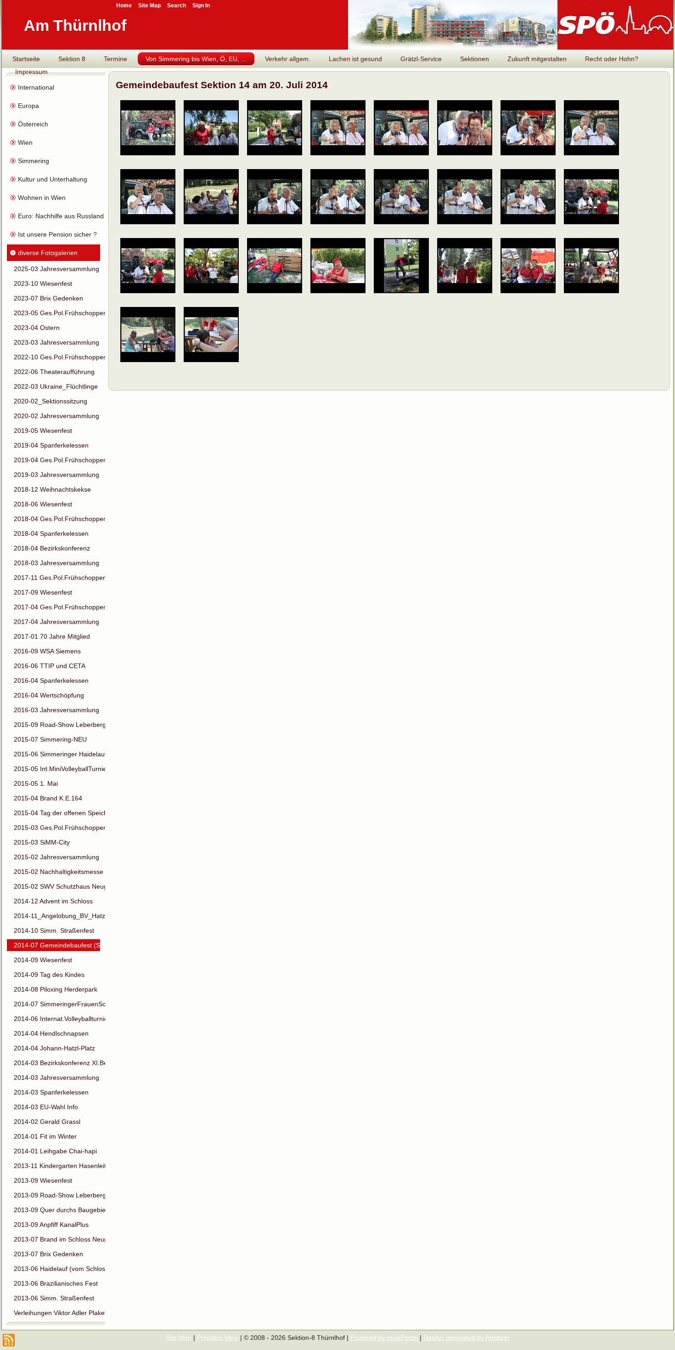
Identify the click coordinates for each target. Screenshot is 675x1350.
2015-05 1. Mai (36, 783)
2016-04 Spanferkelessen (51, 680)
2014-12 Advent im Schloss (53, 901)
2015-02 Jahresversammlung (56, 857)
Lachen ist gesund (355, 58)
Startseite (26, 58)
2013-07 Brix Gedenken (48, 1254)
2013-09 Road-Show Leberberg (57, 1195)
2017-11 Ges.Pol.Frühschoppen (57, 577)
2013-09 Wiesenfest (43, 1180)
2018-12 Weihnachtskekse (52, 489)
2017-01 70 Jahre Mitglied (52, 636)
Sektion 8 (71, 58)
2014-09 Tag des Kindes (49, 974)
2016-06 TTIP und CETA (49, 665)
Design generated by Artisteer (466, 1337)
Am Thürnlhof (75, 25)
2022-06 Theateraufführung (54, 371)
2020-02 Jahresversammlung (56, 416)
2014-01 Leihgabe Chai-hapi (55, 1151)
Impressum (31, 71)
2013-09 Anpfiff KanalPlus (51, 1224)
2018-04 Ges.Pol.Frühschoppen (57, 518)
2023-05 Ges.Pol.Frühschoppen (57, 313)
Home (124, 5)
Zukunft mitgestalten (537, 58)
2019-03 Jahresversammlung (56, 474)
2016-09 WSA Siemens (47, 651)
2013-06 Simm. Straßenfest (54, 1298)
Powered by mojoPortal (384, 1337)
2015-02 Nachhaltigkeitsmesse (57, 871)
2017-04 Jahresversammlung (56, 621)
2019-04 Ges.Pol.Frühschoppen (57, 460)
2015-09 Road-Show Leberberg (57, 724)
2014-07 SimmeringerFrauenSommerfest (57, 1004)
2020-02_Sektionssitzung (50, 401)
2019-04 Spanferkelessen (51, 445)
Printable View (217, 1337)
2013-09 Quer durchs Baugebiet (57, 1210)
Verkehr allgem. (287, 58)
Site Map (178, 1337)
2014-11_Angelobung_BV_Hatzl (57, 915)
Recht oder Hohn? (611, 58)
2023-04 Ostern (37, 327)
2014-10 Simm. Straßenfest (54, 930)
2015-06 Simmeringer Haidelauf (57, 754)
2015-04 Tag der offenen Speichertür (57, 813)
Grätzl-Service (421, 58)
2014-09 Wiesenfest (43, 960)
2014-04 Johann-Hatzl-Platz (54, 1048)
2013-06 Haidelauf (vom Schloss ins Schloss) (57, 1268)
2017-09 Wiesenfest (43, 592)
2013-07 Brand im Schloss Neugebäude (57, 1239)
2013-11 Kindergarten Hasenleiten (57, 1165)
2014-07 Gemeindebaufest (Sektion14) (57, 945)
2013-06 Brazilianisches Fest (56, 1283)
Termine (115, 58)
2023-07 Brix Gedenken (48, 298)
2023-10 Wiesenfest (43, 283)
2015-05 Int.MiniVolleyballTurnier (57, 768)
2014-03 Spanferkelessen (51, 1092)
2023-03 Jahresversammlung (56, 342)
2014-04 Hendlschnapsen (51, 1033)
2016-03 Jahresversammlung (56, 710)
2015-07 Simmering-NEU (50, 739)
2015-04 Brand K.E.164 (48, 798)
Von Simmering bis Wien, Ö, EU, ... (196, 58)
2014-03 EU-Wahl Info (46, 1107)
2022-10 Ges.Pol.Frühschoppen (57, 357)
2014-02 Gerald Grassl (47, 1121)
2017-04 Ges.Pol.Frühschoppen (57, 607)
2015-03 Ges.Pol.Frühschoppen (57, 827)
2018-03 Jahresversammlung (56, 563)
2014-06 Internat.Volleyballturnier (57, 1018)
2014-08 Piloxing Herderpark (55, 989)
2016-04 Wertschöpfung (49, 695)
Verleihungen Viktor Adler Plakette (57, 1312)
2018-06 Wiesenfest (43, 504)
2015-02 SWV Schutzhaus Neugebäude (57, 886)
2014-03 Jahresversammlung (56, 1077)
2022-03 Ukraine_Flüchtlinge (56, 386)
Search (176, 5)
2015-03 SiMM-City (42, 842)
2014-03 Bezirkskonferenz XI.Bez (57, 1062)
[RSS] (9, 1340)
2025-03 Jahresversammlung (56, 268)
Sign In (201, 5)
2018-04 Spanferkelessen (51, 533)
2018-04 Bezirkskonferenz (52, 548)
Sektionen (474, 58)
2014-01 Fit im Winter (45, 1136)
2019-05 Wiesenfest (43, 430)
